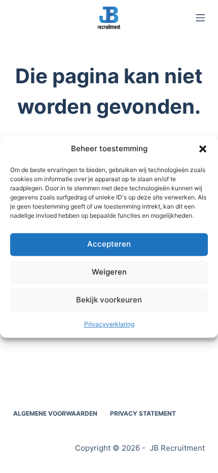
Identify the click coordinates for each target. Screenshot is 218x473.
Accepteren (109, 244)
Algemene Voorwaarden (55, 413)
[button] (203, 149)
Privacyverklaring (109, 324)
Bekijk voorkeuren (109, 300)
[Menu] (200, 17)
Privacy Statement (143, 413)
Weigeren (109, 272)
